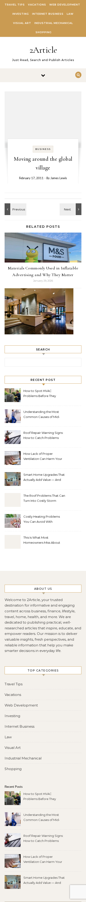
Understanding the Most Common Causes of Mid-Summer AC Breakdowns (42, 415)
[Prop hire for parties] (71, 209)
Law (70, 13)
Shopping (44, 32)
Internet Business (48, 13)
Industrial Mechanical (53, 23)
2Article (43, 50)
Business (43, 149)
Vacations (37, 4)
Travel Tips (15, 4)
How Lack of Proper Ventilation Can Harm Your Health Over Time (42, 457)
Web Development (64, 4)
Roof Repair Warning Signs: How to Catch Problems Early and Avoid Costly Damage (43, 436)
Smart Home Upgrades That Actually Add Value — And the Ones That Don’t (44, 478)
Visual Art (22, 23)
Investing (20, 13)
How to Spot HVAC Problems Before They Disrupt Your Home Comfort (44, 394)
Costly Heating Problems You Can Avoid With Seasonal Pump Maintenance (41, 520)
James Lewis (58, 178)
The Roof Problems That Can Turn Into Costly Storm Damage (44, 499)
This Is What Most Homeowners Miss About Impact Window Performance (41, 541)
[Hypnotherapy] (15, 209)
